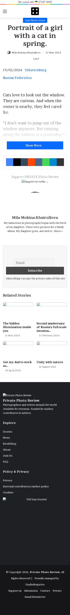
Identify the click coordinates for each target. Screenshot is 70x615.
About (7, 449)
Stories (7, 431)
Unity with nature (50, 362)
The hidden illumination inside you (17, 327)
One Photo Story (35, 20)
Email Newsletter (35, 596)
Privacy (7, 480)
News (6, 437)
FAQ (5, 461)
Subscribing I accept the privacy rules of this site (35, 278)
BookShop (9, 443)
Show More (33, 145)
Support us (15, 590)
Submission (31, 590)
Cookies (8, 492)
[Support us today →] (35, 182)
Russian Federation (17, 78)
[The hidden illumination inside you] (18, 311)
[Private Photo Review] (35, 11)
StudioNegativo (35, 584)
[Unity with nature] (52, 349)
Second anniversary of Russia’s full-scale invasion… (51, 327)
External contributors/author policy (26, 486)
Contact (45, 590)
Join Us (7, 455)
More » (58, 231)
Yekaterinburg (35, 70)
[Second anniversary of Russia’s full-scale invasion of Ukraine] (52, 311)
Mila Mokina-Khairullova (26, 52)
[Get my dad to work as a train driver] (18, 349)
